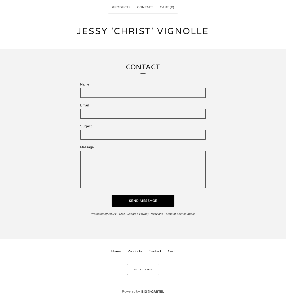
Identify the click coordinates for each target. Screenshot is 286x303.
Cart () (167, 7)
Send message (143, 201)
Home (116, 251)
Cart (171, 251)
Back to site (143, 269)
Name (84, 84)
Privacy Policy (148, 213)
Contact (145, 7)
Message (87, 147)
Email (84, 105)
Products (121, 7)
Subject (85, 126)
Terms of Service (175, 213)
